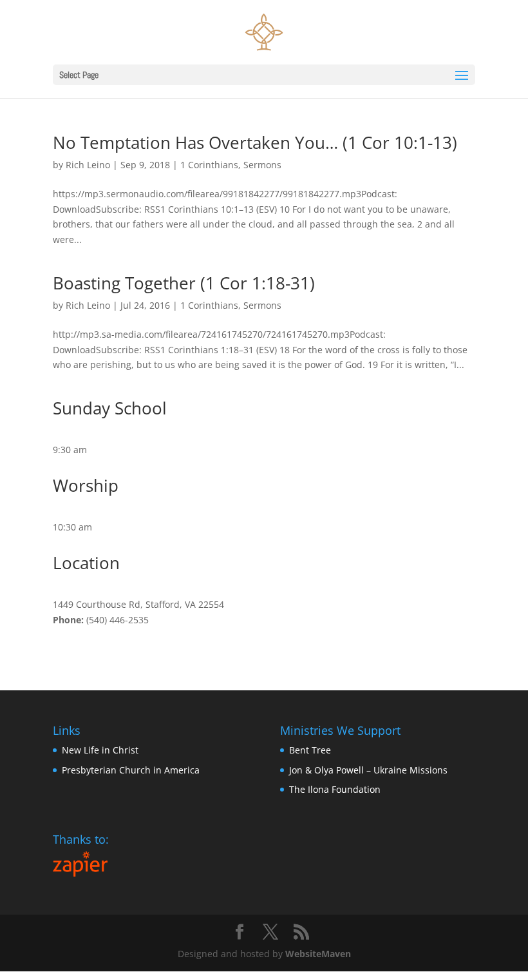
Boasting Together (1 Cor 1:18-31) (184, 283)
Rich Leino (88, 165)
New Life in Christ (100, 750)
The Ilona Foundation (335, 789)
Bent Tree (310, 750)
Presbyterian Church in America (131, 770)
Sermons (262, 165)
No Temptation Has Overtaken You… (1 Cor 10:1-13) (255, 142)
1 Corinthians (209, 165)
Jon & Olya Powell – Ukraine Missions (368, 770)
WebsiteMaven (318, 954)
